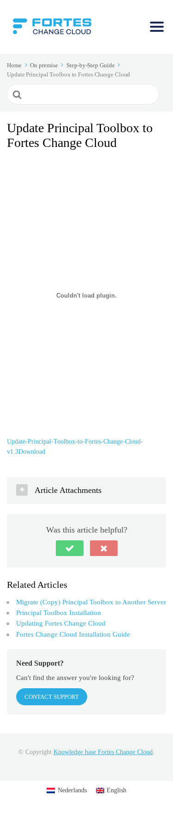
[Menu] (157, 27)
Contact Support (51, 696)
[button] (70, 548)
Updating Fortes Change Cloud (61, 623)
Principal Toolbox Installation (58, 612)
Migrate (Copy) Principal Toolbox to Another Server (91, 602)
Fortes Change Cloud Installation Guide (73, 634)
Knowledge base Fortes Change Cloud (103, 752)
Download (31, 451)
